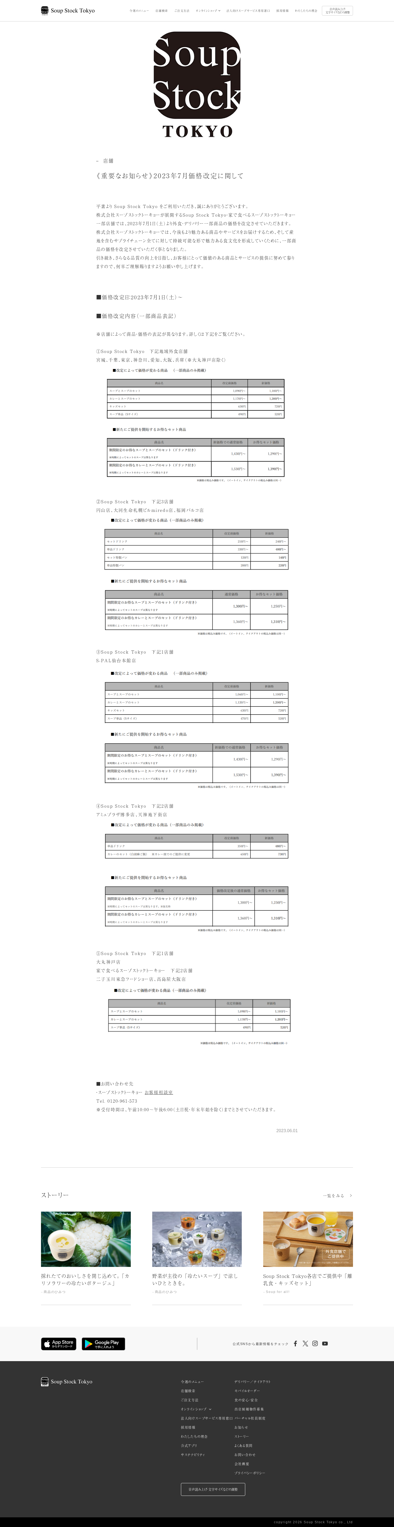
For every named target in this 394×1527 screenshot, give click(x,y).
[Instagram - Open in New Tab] (315, 1344)
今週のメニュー (139, 11)
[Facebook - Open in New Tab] (295, 1344)
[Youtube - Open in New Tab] (325, 1344)
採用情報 (282, 11)
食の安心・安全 (246, 1400)
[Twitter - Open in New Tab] (305, 1344)
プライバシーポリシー (250, 1473)
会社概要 (242, 1464)
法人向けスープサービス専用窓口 (248, 11)
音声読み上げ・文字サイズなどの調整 (337, 10)
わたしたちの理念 (306, 11)
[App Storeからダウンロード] (58, 1344)
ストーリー (242, 1436)
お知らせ (241, 1427)
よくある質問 (244, 1445)
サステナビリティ (193, 1454)
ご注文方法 (182, 11)
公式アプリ (189, 1445)
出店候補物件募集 (249, 1409)
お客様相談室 (159, 1092)
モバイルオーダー (247, 1390)
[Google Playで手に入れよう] (103, 1344)
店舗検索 (161, 11)
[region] (197, 1258)
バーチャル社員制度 (250, 1418)
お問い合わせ (245, 1454)
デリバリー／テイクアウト (253, 1381)
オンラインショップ (206, 11)
